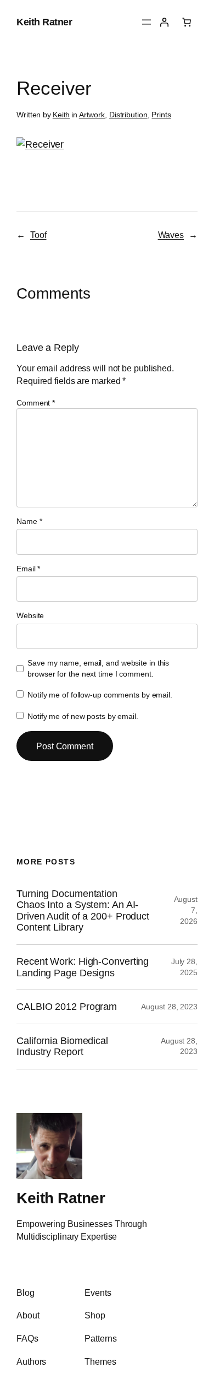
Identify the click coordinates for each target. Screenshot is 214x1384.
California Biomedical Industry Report (62, 1046)
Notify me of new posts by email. (82, 716)
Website (30, 615)
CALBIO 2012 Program (66, 1006)
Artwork (92, 114)
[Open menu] (146, 22)
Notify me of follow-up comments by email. (99, 694)
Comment (35, 402)
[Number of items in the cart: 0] (187, 22)
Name (29, 521)
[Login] (164, 22)
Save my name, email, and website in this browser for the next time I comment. (98, 668)
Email (28, 568)
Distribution (128, 114)
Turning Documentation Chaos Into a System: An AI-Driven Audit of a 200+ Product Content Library (82, 910)
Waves (171, 235)
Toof (38, 235)
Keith (61, 114)
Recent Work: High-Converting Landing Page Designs (82, 967)
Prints (161, 114)
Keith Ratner (44, 22)
